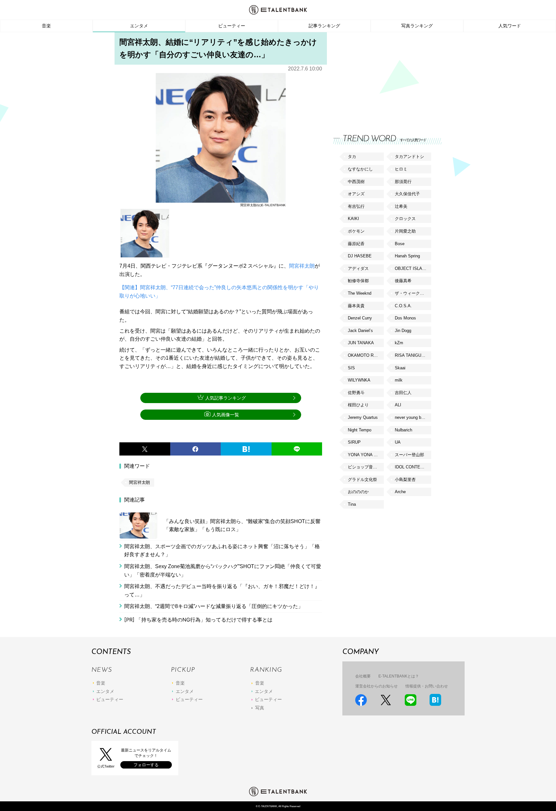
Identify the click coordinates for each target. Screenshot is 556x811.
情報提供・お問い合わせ (426, 686)
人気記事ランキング (225, 398)
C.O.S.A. (403, 305)
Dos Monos (405, 318)
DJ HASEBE (360, 255)
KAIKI (353, 218)
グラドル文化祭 (362, 479)
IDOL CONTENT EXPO (413, 467)
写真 (259, 707)
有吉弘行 (356, 206)
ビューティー (231, 25)
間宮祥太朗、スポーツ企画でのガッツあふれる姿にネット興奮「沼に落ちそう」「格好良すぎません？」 (222, 551)
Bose (399, 243)
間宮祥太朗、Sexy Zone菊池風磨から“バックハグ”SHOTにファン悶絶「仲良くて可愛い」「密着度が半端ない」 (222, 570)
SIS (351, 367)
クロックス (405, 218)
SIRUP (354, 442)
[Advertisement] (381, 77)
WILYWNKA (359, 380)
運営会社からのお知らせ (376, 686)
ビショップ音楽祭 (364, 467)
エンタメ (139, 25)
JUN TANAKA (361, 342)
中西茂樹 (356, 181)
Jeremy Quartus (363, 417)
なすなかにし (360, 169)
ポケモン (356, 231)
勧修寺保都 (358, 280)
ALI (398, 404)
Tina (352, 504)
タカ (352, 156)
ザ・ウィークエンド (413, 293)
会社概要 (363, 676)
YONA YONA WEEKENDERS (366, 454)
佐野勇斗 (356, 392)
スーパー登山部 (409, 454)
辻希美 (401, 206)
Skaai (400, 367)
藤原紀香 (356, 243)
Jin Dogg (403, 330)
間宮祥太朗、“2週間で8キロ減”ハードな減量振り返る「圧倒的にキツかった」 (213, 606)
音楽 (46, 25)
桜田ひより (358, 404)
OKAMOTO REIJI (364, 355)
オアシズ (356, 193)
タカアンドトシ (409, 156)
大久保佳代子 (407, 193)
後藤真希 (403, 280)
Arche (400, 491)
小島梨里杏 (405, 479)
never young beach (412, 417)
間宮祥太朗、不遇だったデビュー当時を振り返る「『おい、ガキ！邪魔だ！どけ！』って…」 (222, 590)
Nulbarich (403, 430)
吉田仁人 (403, 392)
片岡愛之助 (405, 231)
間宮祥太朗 (302, 266)
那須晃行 (403, 181)
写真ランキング (417, 25)
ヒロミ (401, 169)
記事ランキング (324, 25)
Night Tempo (359, 430)
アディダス (358, 268)
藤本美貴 (356, 305)
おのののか (358, 491)
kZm (399, 342)
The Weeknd (359, 293)
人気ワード (509, 25)
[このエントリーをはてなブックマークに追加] (246, 449)
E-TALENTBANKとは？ (398, 676)
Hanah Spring (407, 255)
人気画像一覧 (225, 414)
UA (398, 442)
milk (399, 380)
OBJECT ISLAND (411, 268)
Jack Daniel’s (360, 330)
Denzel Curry (360, 318)
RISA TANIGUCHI (411, 355)
